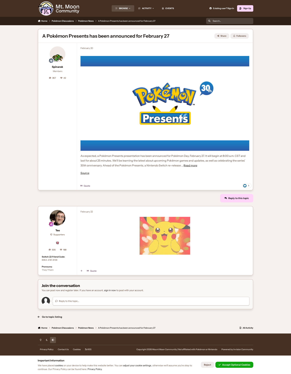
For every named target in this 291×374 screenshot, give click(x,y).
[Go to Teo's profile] (58, 218)
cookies (59, 365)
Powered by (237, 349)
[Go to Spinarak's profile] (58, 54)
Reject (207, 364)
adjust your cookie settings (137, 365)
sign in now (110, 290)
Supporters (58, 234)
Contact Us (63, 349)
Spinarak (57, 66)
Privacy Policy (47, 349)
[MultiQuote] (81, 271)
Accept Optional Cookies (236, 364)
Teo (57, 230)
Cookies (77, 349)
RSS (89, 349)
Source (84, 173)
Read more (190, 165)
